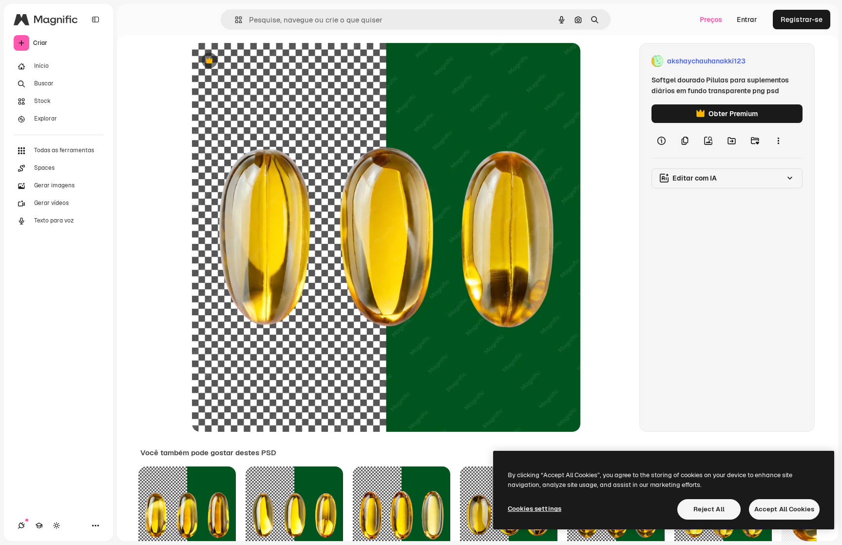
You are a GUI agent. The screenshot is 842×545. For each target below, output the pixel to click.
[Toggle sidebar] (95, 19)
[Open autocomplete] (234, 19)
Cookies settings (534, 509)
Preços (711, 19)
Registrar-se (802, 19)
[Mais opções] (778, 140)
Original (254, 61)
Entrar (747, 19)
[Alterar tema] (56, 525)
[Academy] (39, 525)
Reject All (709, 509)
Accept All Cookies (784, 509)
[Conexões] (21, 525)
